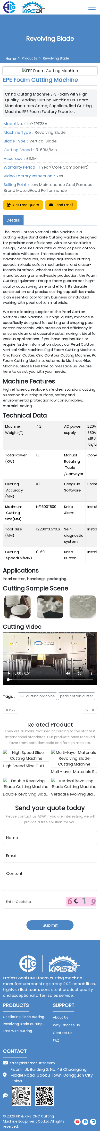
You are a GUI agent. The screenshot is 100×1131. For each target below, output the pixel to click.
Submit (50, 925)
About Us (60, 1017)
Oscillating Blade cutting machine (23, 1016)
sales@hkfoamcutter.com (32, 1063)
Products (29, 58)
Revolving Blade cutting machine (22, 1024)
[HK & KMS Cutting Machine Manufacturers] (24, 7)
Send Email (64, 204)
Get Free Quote (26, 204)
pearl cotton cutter (76, 696)
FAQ (56, 1040)
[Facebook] (85, 1121)
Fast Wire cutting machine (17, 1031)
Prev (11, 710)
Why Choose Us (66, 1025)
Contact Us (62, 1032)
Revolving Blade (56, 58)
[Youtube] (78, 1121)
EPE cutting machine (37, 696)
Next (88, 710)
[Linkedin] (93, 1121)
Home (11, 58)
